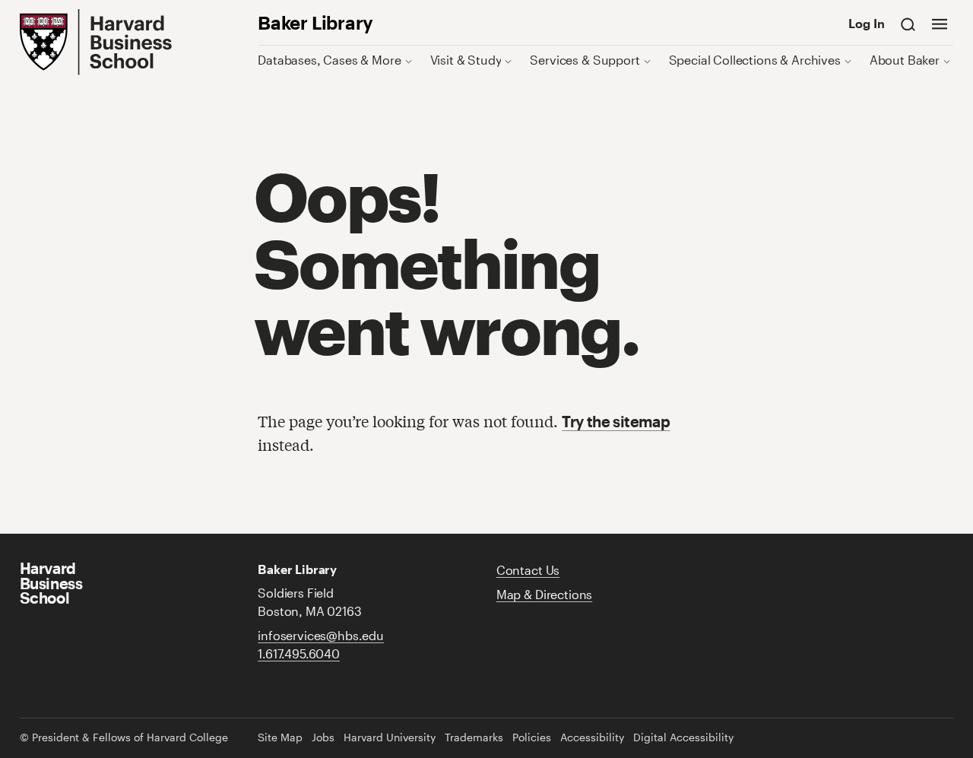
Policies (531, 737)
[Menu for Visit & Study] (508, 59)
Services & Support (584, 59)
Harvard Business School (51, 583)
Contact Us (527, 570)
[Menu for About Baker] (946, 59)
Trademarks (474, 737)
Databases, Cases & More (329, 59)
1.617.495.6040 (299, 653)
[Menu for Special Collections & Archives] (848, 59)
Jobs (323, 737)
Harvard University (390, 737)
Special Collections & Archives (755, 59)
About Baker (905, 59)
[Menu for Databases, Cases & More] (408, 59)
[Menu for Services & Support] (647, 59)
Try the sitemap (616, 421)
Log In (866, 23)
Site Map (280, 737)
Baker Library (315, 22)
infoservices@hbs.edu (321, 635)
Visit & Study (466, 59)
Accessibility (592, 737)
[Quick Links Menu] (939, 23)
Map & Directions (544, 594)
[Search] (908, 23)
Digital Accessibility (683, 737)
